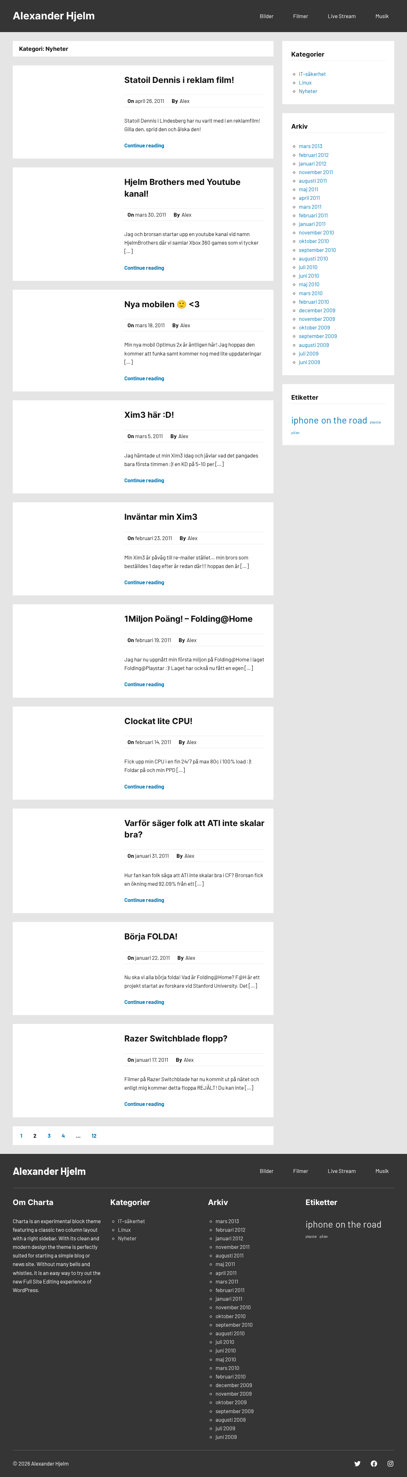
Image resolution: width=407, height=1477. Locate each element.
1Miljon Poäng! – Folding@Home (188, 619)
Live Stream (342, 16)
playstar (375, 422)
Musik (382, 16)
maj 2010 (309, 284)
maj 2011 (308, 189)
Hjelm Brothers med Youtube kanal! (182, 187)
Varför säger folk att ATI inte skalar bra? (194, 828)
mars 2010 (311, 293)
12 (94, 1135)
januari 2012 (313, 163)
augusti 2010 (313, 258)
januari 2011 (312, 223)
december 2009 (317, 310)
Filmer (300, 16)
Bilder (266, 16)
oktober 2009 (314, 327)
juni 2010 (309, 275)
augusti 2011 (313, 180)
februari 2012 (314, 155)
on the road (344, 419)
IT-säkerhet (312, 74)
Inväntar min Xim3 (160, 517)
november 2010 (316, 232)
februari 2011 (313, 215)
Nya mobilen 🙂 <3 (162, 304)
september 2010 (317, 250)
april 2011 (309, 197)
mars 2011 (310, 206)
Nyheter (308, 91)
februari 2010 (314, 301)
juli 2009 (309, 353)
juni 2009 (309, 362)
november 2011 (316, 172)
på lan (295, 432)
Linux (305, 82)
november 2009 (317, 318)
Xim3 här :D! (149, 415)
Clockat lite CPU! (158, 721)
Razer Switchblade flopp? (176, 1038)
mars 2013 (310, 146)
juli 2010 (308, 267)
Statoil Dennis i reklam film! (179, 80)
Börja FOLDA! (150, 936)
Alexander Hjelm (54, 16)
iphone (305, 419)
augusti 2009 (314, 345)
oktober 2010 (314, 241)
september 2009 (318, 336)
